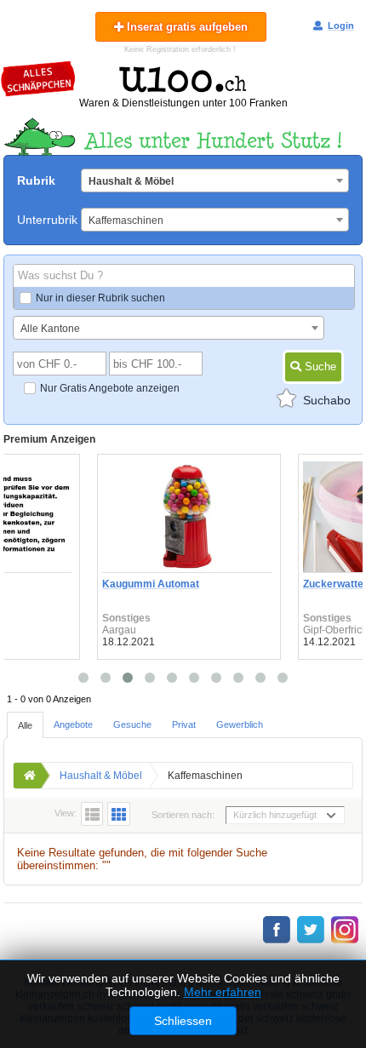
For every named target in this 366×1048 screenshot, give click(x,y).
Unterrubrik (47, 219)
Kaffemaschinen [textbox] (126, 220)
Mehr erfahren (222, 992)
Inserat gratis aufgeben (185, 26)
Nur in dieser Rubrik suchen (100, 298)
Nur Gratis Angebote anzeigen (110, 388)
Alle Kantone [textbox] (50, 329)
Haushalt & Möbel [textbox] (131, 181)
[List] (92, 814)
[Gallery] (118, 814)
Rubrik (36, 180)
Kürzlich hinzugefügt (275, 815)
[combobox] (215, 180)
